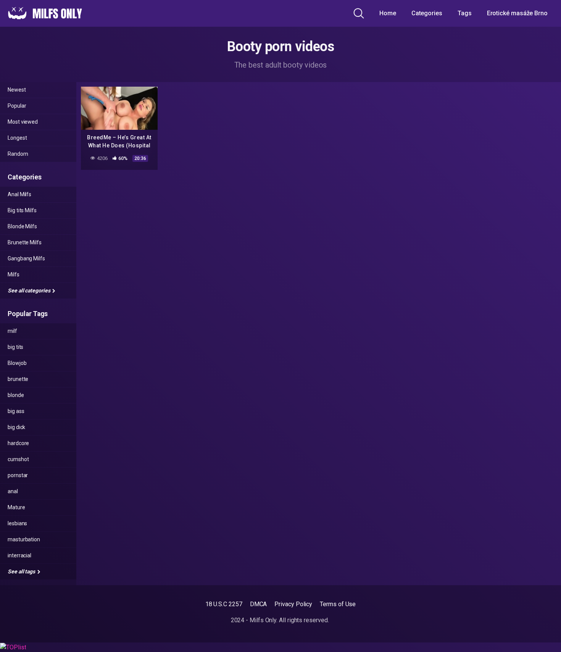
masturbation (24, 539)
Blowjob (17, 363)
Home (387, 13)
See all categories (29, 290)
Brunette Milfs (25, 242)
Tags (465, 13)
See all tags (22, 571)
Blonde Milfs (22, 226)
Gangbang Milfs (26, 258)
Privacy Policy (293, 604)
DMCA (258, 604)
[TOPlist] (13, 646)
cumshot (18, 459)
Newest (17, 90)
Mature (16, 507)
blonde (16, 395)
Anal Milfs (19, 194)
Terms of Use (338, 604)
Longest (17, 138)
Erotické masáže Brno (517, 13)
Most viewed (23, 122)
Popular (17, 106)
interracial (19, 555)
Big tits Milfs (22, 210)
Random (18, 154)
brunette (18, 379)
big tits (15, 347)
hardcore (18, 443)
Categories (426, 13)
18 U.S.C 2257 (223, 604)
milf (12, 331)
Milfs (13, 274)
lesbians (17, 523)
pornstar (18, 475)
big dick (16, 427)
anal (13, 491)
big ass (16, 411)
